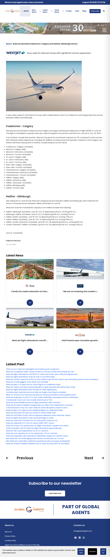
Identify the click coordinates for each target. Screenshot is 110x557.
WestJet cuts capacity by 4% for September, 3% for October (31, 433)
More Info (81, 551)
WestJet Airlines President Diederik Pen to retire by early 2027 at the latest (37, 443)
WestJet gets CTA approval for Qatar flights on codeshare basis (33, 384)
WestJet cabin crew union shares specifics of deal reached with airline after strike (40, 387)
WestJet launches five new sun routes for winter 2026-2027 (31, 413)
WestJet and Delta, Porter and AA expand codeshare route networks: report (38, 415)
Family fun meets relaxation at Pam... (29, 291)
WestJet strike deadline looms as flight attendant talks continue (33, 402)
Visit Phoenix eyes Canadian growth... (80, 340)
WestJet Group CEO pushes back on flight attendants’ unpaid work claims (37, 425)
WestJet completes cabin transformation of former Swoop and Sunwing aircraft (40, 371)
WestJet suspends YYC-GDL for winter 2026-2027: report (30, 423)
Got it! (103, 551)
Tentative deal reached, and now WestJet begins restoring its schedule (36, 392)
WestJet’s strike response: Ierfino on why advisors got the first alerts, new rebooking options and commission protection (52, 379)
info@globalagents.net (82, 531)
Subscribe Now (55, 493)
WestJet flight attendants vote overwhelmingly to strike (29, 418)
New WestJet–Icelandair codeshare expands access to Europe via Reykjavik (38, 441)
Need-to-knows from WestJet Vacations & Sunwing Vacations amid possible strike (41, 395)
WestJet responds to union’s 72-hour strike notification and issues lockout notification (42, 397)
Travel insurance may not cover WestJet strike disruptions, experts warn (36, 407)
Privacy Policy (10, 536)
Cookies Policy (10, 540)
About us (8, 532)
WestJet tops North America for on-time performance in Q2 (31, 420)
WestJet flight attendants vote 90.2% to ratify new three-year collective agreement (41, 374)
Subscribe (95, 11)
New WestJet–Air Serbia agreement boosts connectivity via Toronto (35, 438)
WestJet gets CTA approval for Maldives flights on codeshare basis (34, 410)
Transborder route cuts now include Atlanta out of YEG (29, 400)
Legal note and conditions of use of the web (22, 545)
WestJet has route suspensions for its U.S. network (27, 431)
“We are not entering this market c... (80, 291)
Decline (92, 551)
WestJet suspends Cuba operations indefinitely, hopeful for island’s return (37, 436)
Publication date (13, 241)
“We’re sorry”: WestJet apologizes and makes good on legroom (32, 369)
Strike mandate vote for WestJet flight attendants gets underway (34, 428)
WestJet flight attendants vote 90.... (30, 340)
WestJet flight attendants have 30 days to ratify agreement (31, 389)
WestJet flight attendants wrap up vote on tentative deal (30, 377)
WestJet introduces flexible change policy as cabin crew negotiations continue (39, 405)
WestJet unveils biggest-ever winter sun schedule (27, 382)
